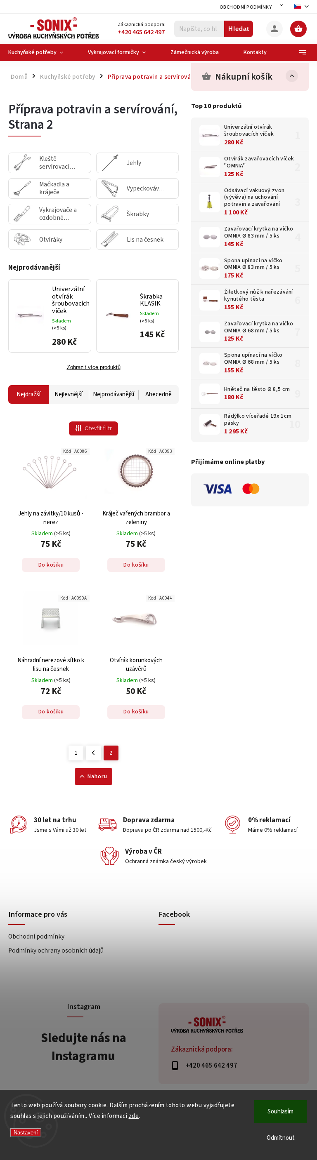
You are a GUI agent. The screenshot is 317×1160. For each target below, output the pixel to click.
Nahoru (97, 776)
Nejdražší (28, 394)
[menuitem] (42, 52)
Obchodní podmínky (246, 7)
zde (134, 1116)
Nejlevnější (68, 394)
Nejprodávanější (113, 394)
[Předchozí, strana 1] (93, 753)
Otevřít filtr (98, 428)
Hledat (238, 28)
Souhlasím (280, 1111)
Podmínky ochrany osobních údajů (56, 950)
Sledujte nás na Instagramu (83, 1047)
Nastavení (26, 1132)
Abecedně (158, 394)
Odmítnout (281, 1138)
